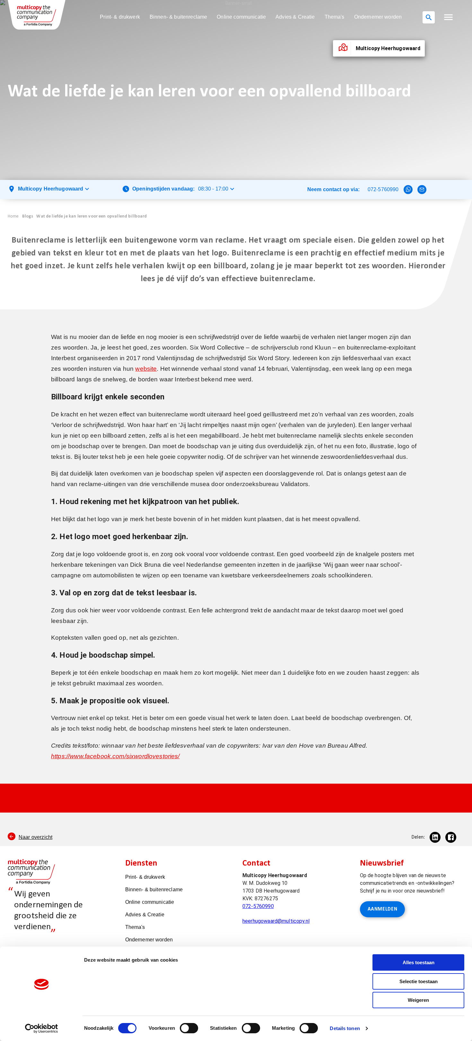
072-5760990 (383, 189)
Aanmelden (383, 909)
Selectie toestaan (418, 981)
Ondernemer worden (378, 17)
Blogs (27, 216)
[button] (448, 17)
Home (13, 216)
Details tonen (345, 1028)
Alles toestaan (418, 962)
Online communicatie (241, 17)
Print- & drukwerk (120, 17)
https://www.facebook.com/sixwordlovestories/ (115, 756)
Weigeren (418, 1000)
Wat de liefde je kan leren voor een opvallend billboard (91, 216)
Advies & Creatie (295, 17)
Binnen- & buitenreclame (178, 17)
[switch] (189, 1028)
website (146, 368)
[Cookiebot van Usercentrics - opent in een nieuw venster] (41, 1028)
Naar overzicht (35, 837)
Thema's (335, 17)
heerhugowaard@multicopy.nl (276, 921)
